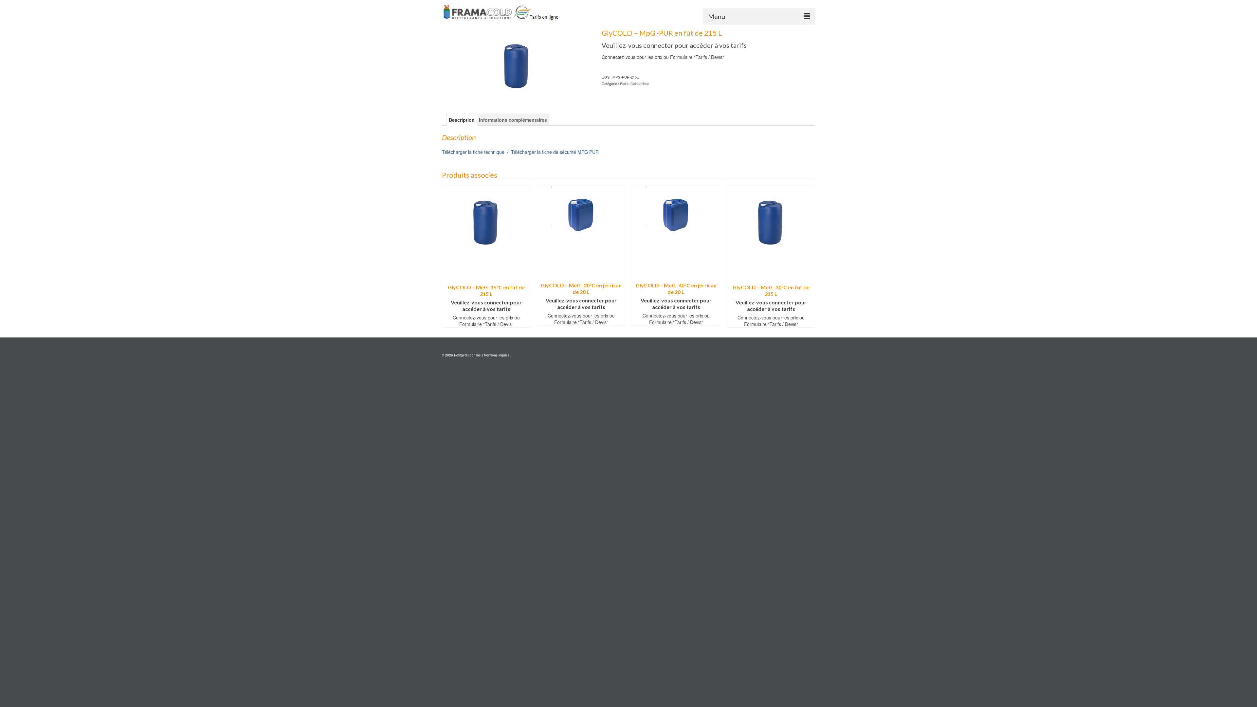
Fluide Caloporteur (634, 83)
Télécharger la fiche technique (473, 152)
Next (809, 256)
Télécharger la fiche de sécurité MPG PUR (555, 152)
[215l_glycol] (516, 63)
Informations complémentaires (513, 120)
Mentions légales (496, 355)
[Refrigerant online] (501, 12)
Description (462, 120)
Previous (447, 256)
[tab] (461, 120)
